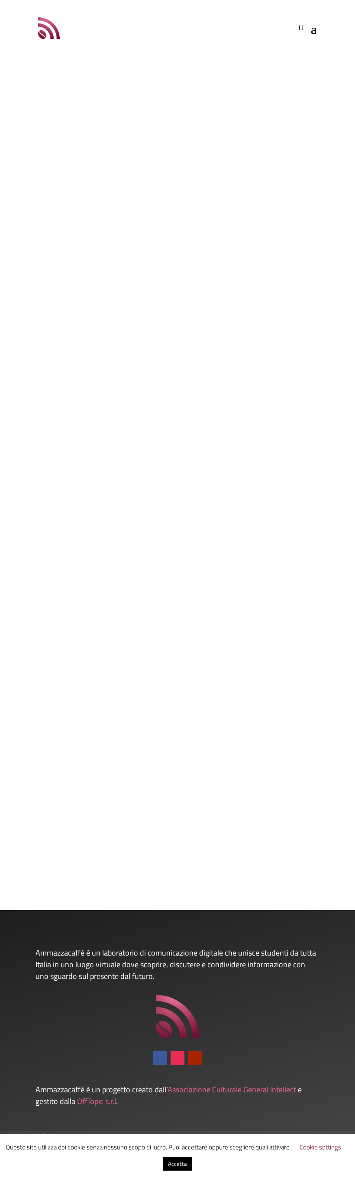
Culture (127, 558)
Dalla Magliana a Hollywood (84, 544)
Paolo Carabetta (60, 819)
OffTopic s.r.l (96, 1101)
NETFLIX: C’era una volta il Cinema (95, 804)
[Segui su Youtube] (195, 1058)
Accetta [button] (177, 1163)
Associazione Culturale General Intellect (232, 1089)
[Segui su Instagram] (177, 1058)
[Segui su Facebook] (160, 1058)
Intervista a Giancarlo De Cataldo (92, 283)
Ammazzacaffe (59, 298)
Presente (127, 298)
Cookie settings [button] (320, 1147)
